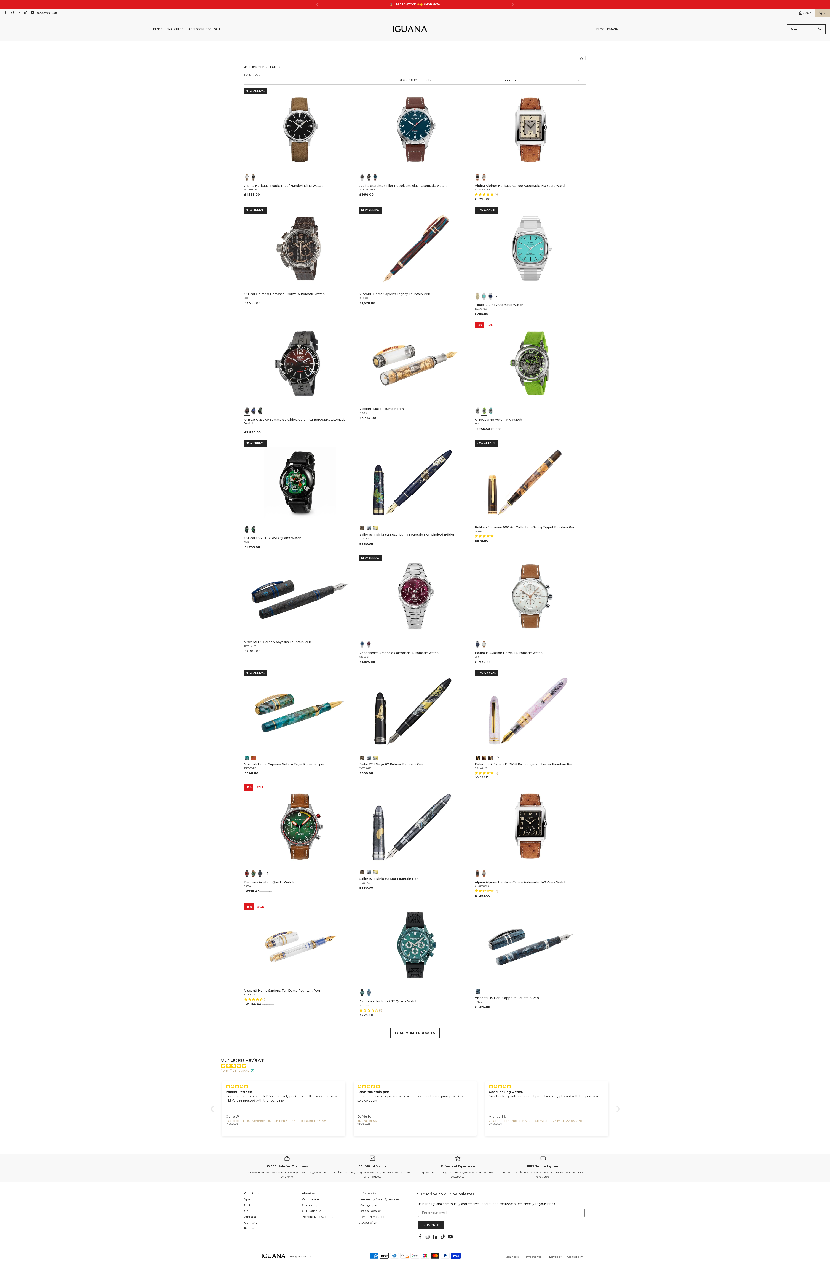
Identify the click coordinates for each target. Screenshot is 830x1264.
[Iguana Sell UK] (410, 29)
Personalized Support (317, 1216)
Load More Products (415, 1033)
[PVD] (247, 529)
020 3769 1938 (47, 12)
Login (807, 12)
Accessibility (368, 1222)
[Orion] (253, 757)
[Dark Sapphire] (477, 991)
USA (247, 1205)
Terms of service (533, 1256)
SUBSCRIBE (431, 1225)
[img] (417, 1065)
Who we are (310, 1199)
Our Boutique (311, 1211)
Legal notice (512, 1256)
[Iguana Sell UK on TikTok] (25, 12)
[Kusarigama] (362, 527)
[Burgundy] (369, 644)
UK (246, 1211)
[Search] (820, 29)
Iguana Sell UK (303, 1256)
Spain (248, 1199)
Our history (309, 1205)
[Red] (247, 873)
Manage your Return (373, 1205)
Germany (250, 1222)
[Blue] (375, 177)
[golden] (477, 296)
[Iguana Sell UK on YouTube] (32, 12)
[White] (247, 177)
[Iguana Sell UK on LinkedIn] (19, 12)
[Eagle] (247, 757)
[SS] (253, 529)
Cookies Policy (575, 1256)
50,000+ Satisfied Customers (287, 1166)
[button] (158, 29)
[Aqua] (490, 411)
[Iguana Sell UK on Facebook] (5, 12)
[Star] (369, 527)
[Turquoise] (484, 296)
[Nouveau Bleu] (490, 757)
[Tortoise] (484, 757)
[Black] (253, 177)
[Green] (484, 411)
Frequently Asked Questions (379, 1199)
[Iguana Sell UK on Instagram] (12, 12)
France (249, 1228)
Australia (250, 1216)
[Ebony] (477, 757)
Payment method (371, 1216)
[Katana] (375, 527)
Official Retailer (370, 1211)
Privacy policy (554, 1256)
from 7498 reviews (235, 1070)
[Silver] (484, 177)
